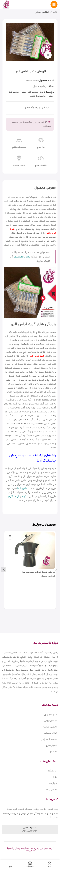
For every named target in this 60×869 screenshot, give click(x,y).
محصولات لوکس (37, 96)
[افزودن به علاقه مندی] (10, 536)
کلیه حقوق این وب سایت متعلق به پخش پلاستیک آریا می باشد (30, 850)
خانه (55, 12)
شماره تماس (29, 828)
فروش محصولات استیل (33, 92)
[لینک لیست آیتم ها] (30, 714)
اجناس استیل (42, 12)
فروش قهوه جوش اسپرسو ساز (38, 572)
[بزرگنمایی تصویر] (48, 55)
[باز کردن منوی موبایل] (54, 4)
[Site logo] (6, 4)
